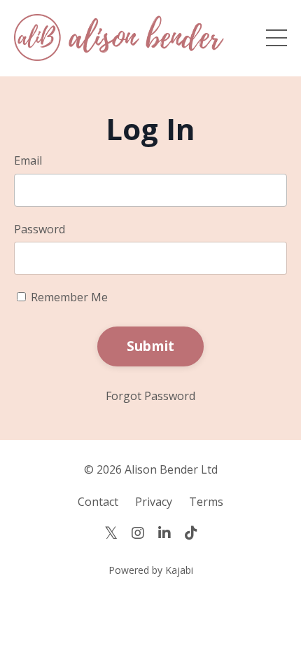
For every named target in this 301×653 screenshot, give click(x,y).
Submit (151, 345)
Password (39, 229)
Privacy (153, 501)
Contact (98, 501)
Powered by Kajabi (150, 570)
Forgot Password (150, 396)
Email (28, 160)
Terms (206, 501)
